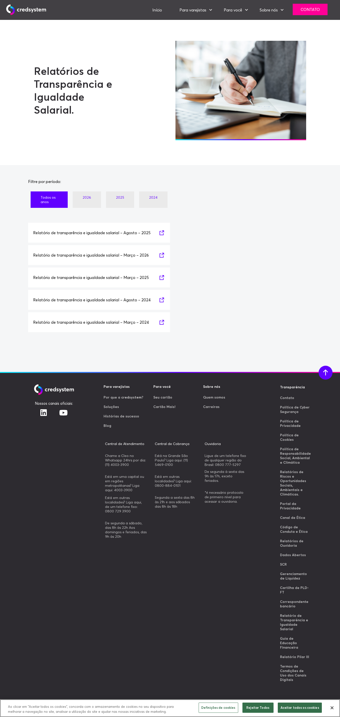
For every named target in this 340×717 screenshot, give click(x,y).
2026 (87, 197)
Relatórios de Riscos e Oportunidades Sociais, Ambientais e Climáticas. (293, 483)
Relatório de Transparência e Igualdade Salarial (294, 622)
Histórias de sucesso (121, 416)
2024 (153, 197)
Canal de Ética (292, 517)
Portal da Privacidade (290, 505)
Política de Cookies (289, 437)
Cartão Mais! (164, 406)
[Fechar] (332, 707)
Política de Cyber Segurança (295, 409)
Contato (310, 9)
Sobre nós (269, 9)
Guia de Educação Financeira (289, 643)
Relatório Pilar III (294, 657)
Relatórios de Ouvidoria (291, 543)
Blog (107, 425)
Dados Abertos (293, 555)
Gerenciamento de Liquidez (293, 576)
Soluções (111, 406)
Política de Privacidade (290, 423)
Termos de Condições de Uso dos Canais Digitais (293, 673)
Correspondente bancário (294, 603)
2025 (120, 197)
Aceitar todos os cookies (300, 708)
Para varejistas (192, 9)
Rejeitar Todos (257, 708)
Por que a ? (123, 397)
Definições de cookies (218, 708)
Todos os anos (48, 199)
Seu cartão (162, 397)
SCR (283, 564)
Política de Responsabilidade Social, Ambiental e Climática (295, 456)
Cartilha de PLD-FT (294, 589)
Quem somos (214, 397)
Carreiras (211, 406)
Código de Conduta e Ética (294, 529)
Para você (233, 9)
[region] (170, 708)
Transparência (292, 387)
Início (157, 9)
